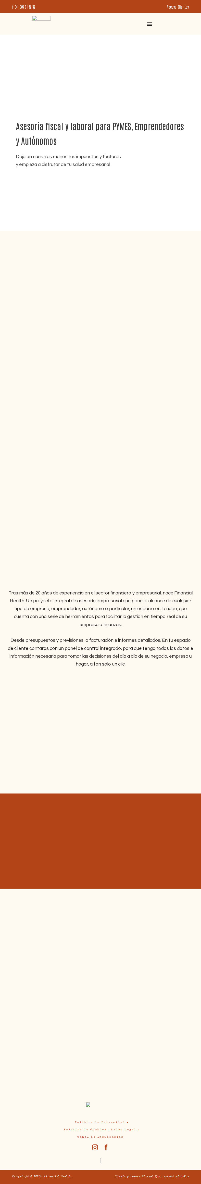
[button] (150, 24)
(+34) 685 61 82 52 (23, 6)
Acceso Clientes (178, 6)
